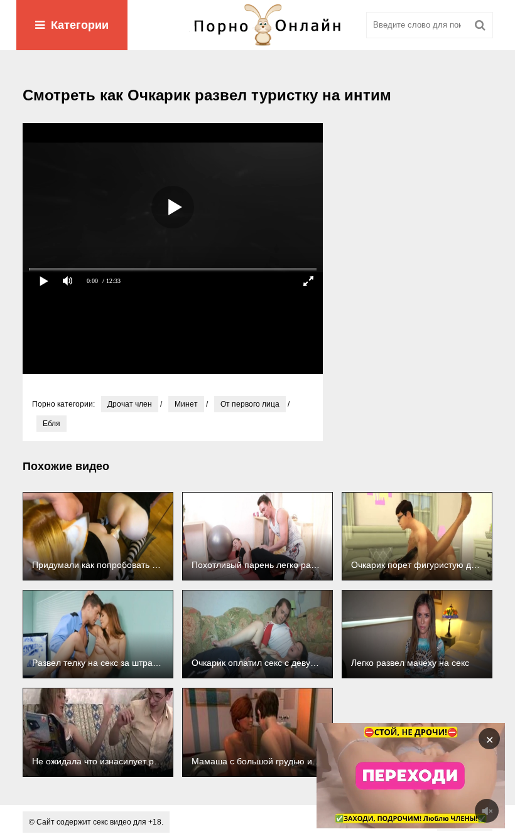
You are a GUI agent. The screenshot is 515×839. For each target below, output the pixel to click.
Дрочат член (129, 404)
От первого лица (249, 404)
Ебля (51, 423)
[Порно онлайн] (257, 25)
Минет (186, 404)
